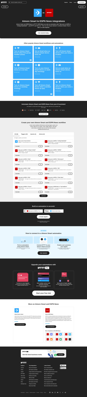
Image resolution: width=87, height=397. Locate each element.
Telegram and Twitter (32, 383)
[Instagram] (55, 392)
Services (22, 367)
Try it (40, 146)
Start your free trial (43, 293)
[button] (43, 253)
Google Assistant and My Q (33, 373)
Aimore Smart (29, 21)
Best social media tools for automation (50, 385)
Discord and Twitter (32, 385)
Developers (23, 392)
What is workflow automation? (49, 373)
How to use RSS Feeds (48, 375)
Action (20, 142)
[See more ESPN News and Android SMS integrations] (59, 339)
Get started (81, 2)
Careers (27, 392)
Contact (37, 392)
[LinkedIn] (52, 392)
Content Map (23, 377)
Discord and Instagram (33, 367)
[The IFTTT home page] (4, 2)
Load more (43, 195)
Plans (71, 2)
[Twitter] (60, 392)
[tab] (16, 134)
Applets (22, 371)
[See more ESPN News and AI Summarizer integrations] (49, 339)
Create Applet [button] (43, 216)
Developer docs (23, 383)
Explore (66, 2)
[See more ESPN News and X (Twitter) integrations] (68, 339)
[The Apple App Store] (63, 366)
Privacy (41, 392)
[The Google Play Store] (63, 368)
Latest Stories (47, 365)
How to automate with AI (48, 367)
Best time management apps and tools (50, 371)
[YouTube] (57, 392)
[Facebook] (50, 392)
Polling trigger (51, 142)
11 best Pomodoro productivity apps (50, 379)
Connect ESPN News (50, 326)
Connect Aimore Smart (20, 324)
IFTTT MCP (23, 373)
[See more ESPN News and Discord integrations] (49, 334)
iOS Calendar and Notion (33, 369)
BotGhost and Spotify (32, 375)
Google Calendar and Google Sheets (35, 371)
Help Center (23, 375)
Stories (22, 369)
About (45, 392)
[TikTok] (63, 392)
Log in (75, 2)
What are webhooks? (47, 377)
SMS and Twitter (31, 377)
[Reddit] (65, 392)
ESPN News (46, 21)
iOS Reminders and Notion (33, 379)
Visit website (47, 323)
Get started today (43, 33)
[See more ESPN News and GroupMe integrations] (68, 334)
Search (22, 379)
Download (16, 321)
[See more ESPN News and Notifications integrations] (59, 334)
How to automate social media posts (50, 383)
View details (17, 146)
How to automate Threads (48, 381)
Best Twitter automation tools (49, 369)
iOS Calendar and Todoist (33, 381)
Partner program (32, 392)
